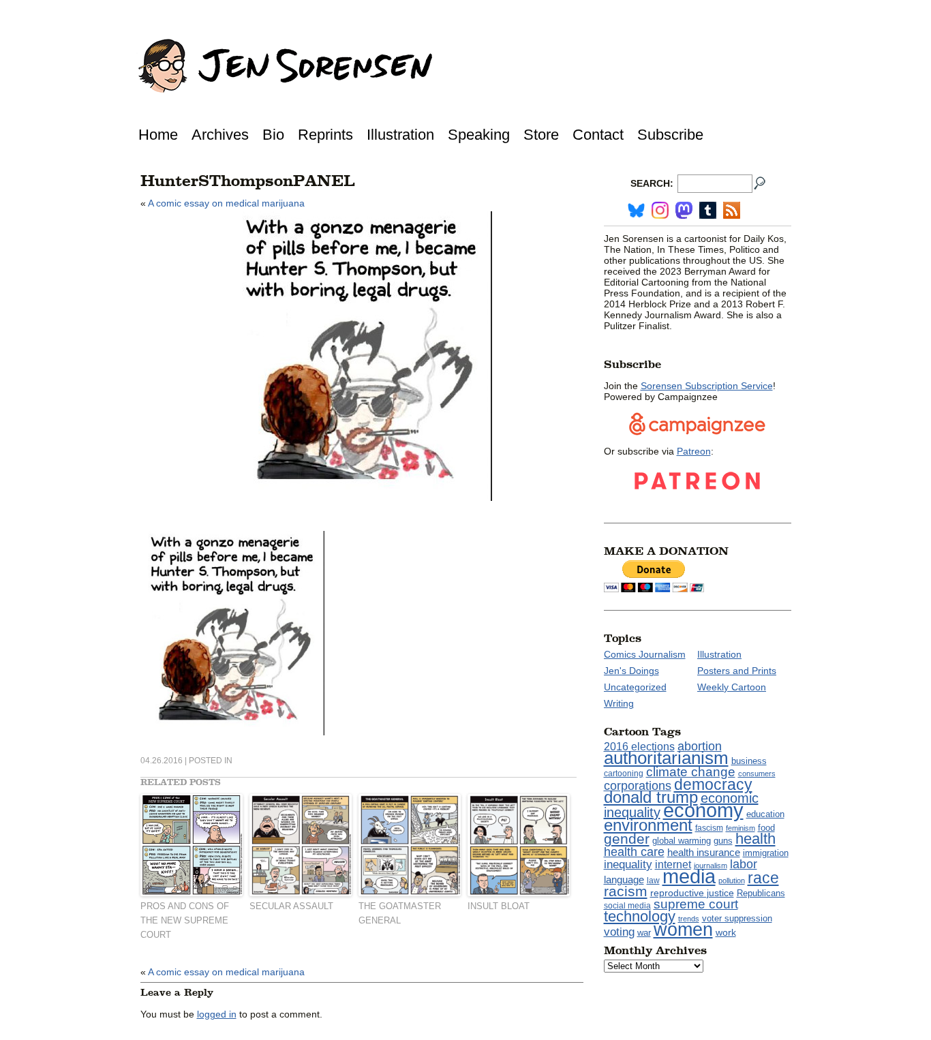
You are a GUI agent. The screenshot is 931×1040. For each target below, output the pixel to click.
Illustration (400, 134)
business (749, 761)
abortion (699, 746)
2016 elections (639, 746)
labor (743, 864)
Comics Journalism (645, 654)
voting (619, 931)
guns (723, 841)
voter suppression (737, 918)
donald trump (651, 797)
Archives (220, 134)
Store (541, 134)
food (766, 828)
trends (688, 919)
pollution (731, 880)
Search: (651, 183)
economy (703, 810)
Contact (598, 134)
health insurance (703, 852)
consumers (757, 773)
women (683, 929)
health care (634, 852)
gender (627, 838)
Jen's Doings (631, 670)
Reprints (325, 134)
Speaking (479, 134)
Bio (273, 134)
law (653, 880)
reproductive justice (692, 892)
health (755, 838)
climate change (690, 772)
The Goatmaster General (399, 913)
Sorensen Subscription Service (707, 385)
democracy (713, 784)
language (624, 879)
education (765, 814)
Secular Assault (291, 906)
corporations (637, 786)
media (689, 876)
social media (627, 906)
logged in (216, 1014)
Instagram (660, 210)
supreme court (696, 904)
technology (639, 916)
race (763, 878)
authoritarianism (666, 758)
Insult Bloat (499, 906)
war (644, 933)
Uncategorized (635, 687)
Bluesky (636, 210)
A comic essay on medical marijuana (226, 203)
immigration (766, 853)
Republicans (761, 893)
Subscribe (670, 134)
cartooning (623, 773)
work (726, 932)
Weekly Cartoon (731, 687)
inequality (628, 864)
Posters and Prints (736, 670)
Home (158, 134)
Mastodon (683, 210)
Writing (619, 703)
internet (673, 864)
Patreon (694, 451)
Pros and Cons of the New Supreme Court (184, 920)
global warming (681, 841)
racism (625, 891)
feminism (740, 828)
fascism (709, 828)
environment (648, 825)
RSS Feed (731, 210)
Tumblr (707, 210)
